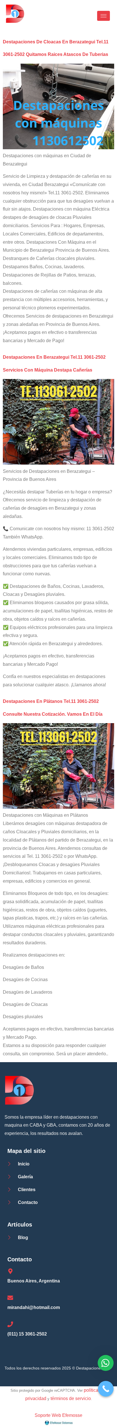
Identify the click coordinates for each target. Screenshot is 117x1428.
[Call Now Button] (106, 1389)
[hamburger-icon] (103, 16)
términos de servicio (71, 1398)
